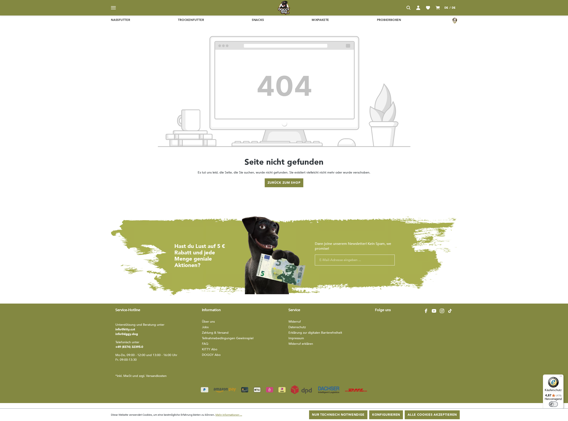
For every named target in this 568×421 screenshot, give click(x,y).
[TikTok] (450, 311)
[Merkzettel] (428, 7)
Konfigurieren (386, 415)
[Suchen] (408, 7)
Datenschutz (297, 327)
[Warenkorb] (437, 7)
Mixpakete (320, 20)
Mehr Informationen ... (228, 415)
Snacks (258, 20)
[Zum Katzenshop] (454, 20)
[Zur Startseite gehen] (284, 8)
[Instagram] (442, 311)
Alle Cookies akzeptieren (432, 415)
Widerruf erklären (300, 344)
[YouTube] (434, 311)
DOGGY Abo (211, 355)
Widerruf (294, 322)
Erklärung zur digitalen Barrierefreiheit (315, 333)
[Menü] (113, 7)
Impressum (296, 338)
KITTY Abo (209, 349)
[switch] (553, 404)
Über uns (208, 322)
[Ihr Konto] (418, 7)
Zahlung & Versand (215, 333)
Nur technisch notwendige (338, 415)
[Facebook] (426, 311)
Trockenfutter (191, 20)
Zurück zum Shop (284, 183)
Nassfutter (120, 20)
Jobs (205, 327)
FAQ (205, 344)
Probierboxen (389, 20)
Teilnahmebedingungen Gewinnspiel (227, 338)
